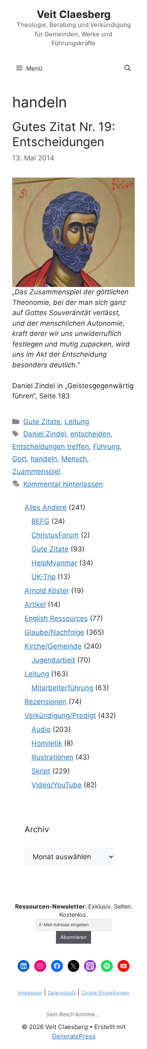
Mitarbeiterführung (62, 688)
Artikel (35, 604)
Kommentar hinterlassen (63, 484)
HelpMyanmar (54, 563)
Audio (41, 729)
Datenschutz (62, 993)
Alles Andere (45, 507)
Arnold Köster (46, 591)
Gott (19, 459)
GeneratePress (74, 1036)
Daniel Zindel (44, 434)
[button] (127, 68)
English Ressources (56, 618)
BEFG (40, 521)
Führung (106, 446)
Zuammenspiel (36, 471)
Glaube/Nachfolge (54, 632)
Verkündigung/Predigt (60, 715)
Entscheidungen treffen (50, 446)
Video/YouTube (56, 785)
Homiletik (46, 743)
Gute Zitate (41, 422)
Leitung (77, 422)
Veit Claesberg (74, 14)
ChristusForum (55, 535)
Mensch (74, 459)
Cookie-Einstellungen (105, 993)
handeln (44, 459)
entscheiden (90, 434)
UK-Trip (43, 577)
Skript (40, 771)
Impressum (30, 993)
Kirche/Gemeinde (53, 646)
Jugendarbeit (53, 660)
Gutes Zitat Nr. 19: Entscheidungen (63, 134)
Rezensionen (45, 702)
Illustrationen (52, 757)
